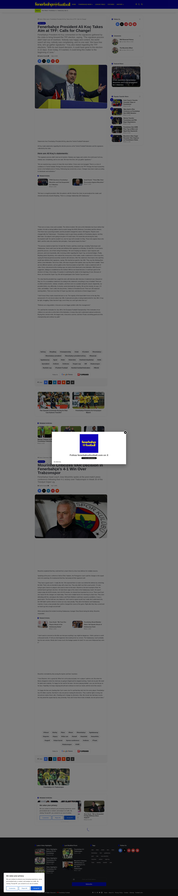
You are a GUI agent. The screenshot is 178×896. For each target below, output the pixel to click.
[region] (24, 882)
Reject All (24, 888)
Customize (12, 888)
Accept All (36, 888)
